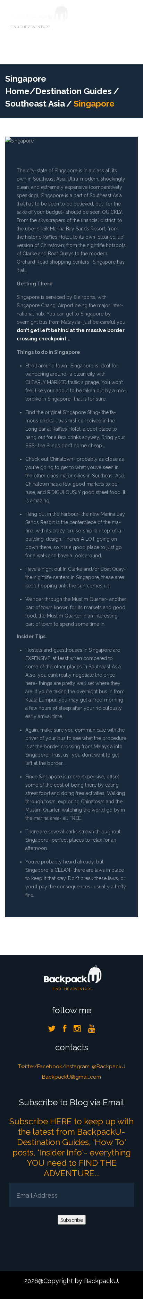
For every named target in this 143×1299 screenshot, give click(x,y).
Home (17, 91)
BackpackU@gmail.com (71, 1077)
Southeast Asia (35, 104)
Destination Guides (73, 91)
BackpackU (101, 1280)
